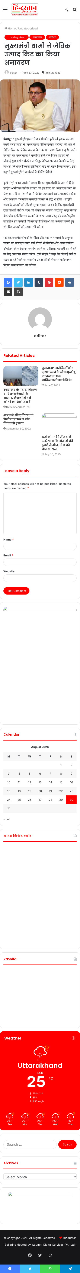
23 (71, 791)
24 (8, 799)
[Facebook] (8, 282)
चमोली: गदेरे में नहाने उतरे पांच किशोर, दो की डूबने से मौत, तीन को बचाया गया (57, 443)
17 (8, 791)
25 (19, 799)
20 (40, 791)
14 (50, 782)
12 (29, 782)
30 (71, 799)
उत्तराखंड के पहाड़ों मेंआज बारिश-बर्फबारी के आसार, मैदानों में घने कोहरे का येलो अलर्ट (20, 396)
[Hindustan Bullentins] (24, 9)
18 (19, 791)
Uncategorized (28, 28)
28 (50, 799)
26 (29, 799)
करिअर (52, 37)
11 (19, 782)
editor (13, 72)
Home (11, 28)
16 (71, 782)
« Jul (6, 819)
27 (40, 799)
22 (61, 791)
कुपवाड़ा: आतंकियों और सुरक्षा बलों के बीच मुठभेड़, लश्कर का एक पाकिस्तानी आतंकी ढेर (59, 374)
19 (29, 791)
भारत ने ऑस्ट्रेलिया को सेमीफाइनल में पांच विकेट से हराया (18, 419)
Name (8, 539)
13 (40, 782)
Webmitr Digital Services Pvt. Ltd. (54, 1244)
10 (8, 782)
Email (8, 555)
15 (61, 782)
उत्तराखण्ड (37, 37)
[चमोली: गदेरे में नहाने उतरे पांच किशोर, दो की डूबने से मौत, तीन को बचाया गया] (59, 423)
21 (50, 791)
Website (9, 571)
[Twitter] (18, 282)
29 (61, 799)
